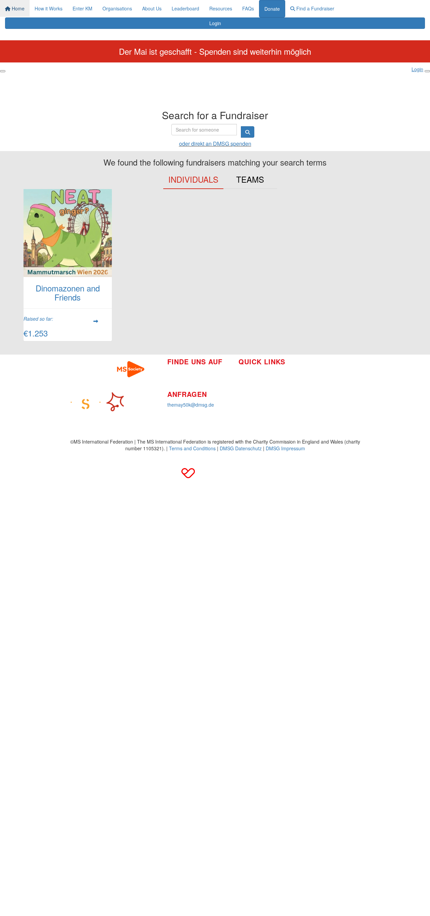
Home (17, 8)
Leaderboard (185, 8)
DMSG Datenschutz (241, 448)
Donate (272, 8)
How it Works (48, 8)
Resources (220, 8)
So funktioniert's (255, 372)
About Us (152, 8)
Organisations (117, 8)
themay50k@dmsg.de (190, 404)
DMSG (309, 398)
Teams (250, 179)
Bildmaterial (314, 368)
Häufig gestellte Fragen (326, 378)
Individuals (193, 179)
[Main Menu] (2, 71)
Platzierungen (253, 392)
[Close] (427, 71)
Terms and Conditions (192, 448)
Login (215, 23)
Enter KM (82, 8)
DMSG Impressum (285, 448)
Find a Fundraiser (314, 8)
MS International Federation (331, 388)
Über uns (248, 382)
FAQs (248, 8)
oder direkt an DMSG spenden (215, 143)
